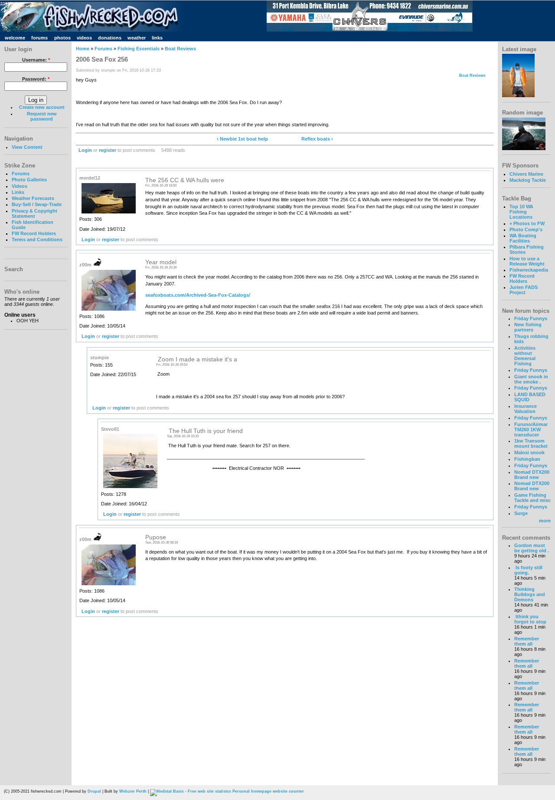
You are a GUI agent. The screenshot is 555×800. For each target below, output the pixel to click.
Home (82, 48)
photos (62, 37)
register (107, 150)
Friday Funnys (530, 318)
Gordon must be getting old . (531, 548)
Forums (20, 173)
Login (85, 150)
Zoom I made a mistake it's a (196, 359)
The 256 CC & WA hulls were (184, 180)
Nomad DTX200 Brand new (531, 474)
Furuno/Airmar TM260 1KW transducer (531, 429)
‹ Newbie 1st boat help (242, 138)
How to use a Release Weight (527, 261)
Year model (160, 262)
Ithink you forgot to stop (530, 619)
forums (39, 37)
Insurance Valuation (525, 408)
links (157, 37)
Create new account (42, 107)
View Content (27, 147)
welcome (15, 37)
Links (18, 192)
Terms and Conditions (37, 239)
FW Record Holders (34, 233)
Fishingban (527, 459)
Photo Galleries (29, 179)
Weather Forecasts (33, 198)
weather (136, 37)
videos (84, 37)
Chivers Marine (526, 174)
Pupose (155, 537)
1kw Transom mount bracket (531, 443)
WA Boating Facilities (522, 238)
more (545, 520)
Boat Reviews (180, 48)
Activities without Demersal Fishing (524, 355)
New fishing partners (528, 327)
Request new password (42, 116)
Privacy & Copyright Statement (34, 213)
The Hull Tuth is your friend (205, 431)
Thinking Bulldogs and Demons (529, 594)
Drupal (94, 791)
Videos (19, 186)
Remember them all (526, 641)
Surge (521, 513)
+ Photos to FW (527, 223)
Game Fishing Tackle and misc (532, 497)
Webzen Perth (133, 791)
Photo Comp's (525, 229)
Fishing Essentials (139, 48)
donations (109, 37)
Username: (36, 59)
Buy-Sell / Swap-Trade (37, 204)
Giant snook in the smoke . (531, 379)
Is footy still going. (528, 570)
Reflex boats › (317, 138)
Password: (35, 79)
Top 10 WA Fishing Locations (521, 212)
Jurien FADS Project (523, 290)
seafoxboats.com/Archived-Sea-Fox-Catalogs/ (197, 295)
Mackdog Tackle (527, 180)
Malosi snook (529, 452)
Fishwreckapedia (528, 269)
